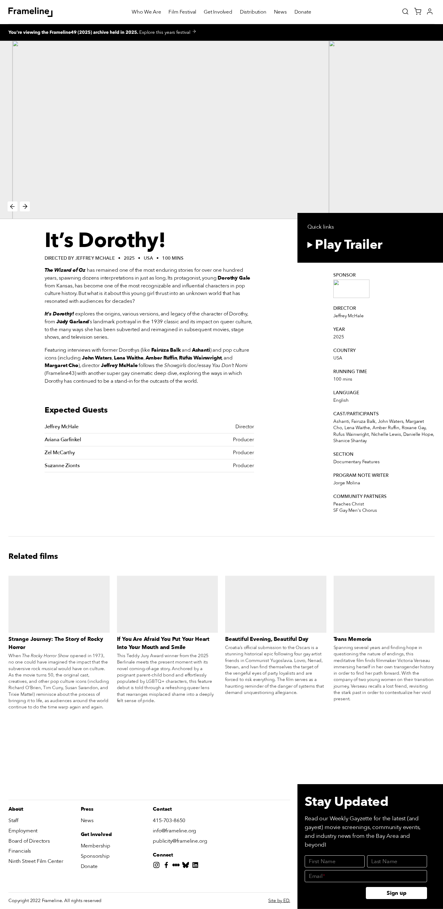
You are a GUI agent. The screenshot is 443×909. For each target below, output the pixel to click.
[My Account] (430, 11)
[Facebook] (167, 866)
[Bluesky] (187, 866)
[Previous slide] (12, 206)
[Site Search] (405, 11)
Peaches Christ (348, 504)
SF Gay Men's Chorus (355, 510)
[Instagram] (157, 866)
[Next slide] (25, 206)
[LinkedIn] (196, 866)
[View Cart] (418, 11)
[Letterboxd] (177, 866)
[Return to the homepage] (30, 12)
